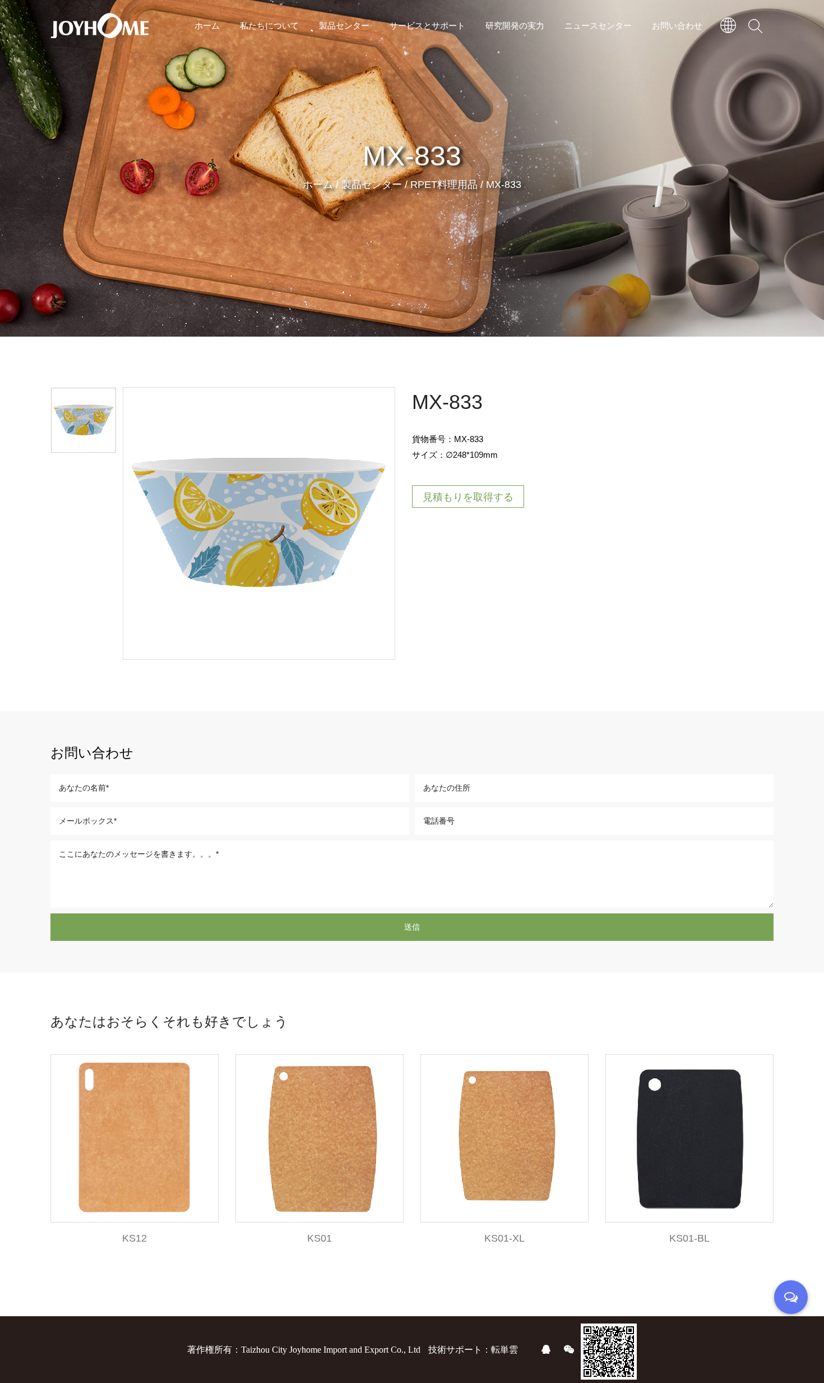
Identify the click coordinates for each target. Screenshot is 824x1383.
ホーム (207, 25)
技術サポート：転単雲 (473, 1349)
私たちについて (269, 25)
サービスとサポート (427, 25)
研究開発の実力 (514, 25)
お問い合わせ (677, 25)
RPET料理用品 (444, 184)
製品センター (344, 25)
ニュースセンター (598, 25)
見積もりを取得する (468, 497)
